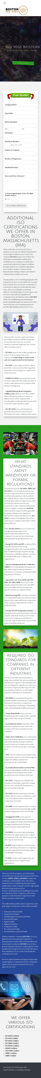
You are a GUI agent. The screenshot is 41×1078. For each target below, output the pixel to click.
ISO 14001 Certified (11, 1041)
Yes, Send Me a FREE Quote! (16, 206)
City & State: (9, 113)
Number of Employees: (13, 159)
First (6, 129)
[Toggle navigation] (5, 3)
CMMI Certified (10, 1056)
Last (23, 129)
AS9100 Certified (11, 1048)
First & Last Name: (11, 122)
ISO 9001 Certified (11, 1038)
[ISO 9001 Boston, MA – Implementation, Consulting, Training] (17, 10)
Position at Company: (13, 150)
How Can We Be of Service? (15, 176)
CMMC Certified (11, 1053)
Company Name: (11, 105)
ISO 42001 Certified (12, 1046)
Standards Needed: (12, 167)
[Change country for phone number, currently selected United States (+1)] (7, 145)
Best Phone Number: (12, 141)
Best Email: (9, 133)
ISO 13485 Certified (11, 1043)
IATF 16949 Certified (12, 1051)
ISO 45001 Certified (12, 1036)
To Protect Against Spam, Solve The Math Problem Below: (19, 194)
